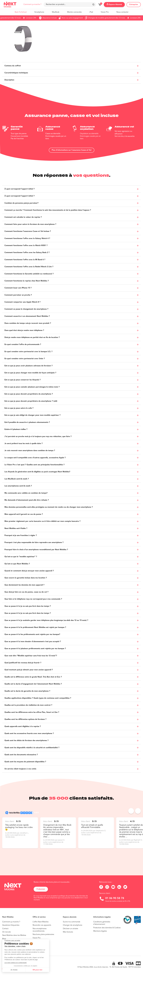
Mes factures (68, 932)
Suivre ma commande (71, 922)
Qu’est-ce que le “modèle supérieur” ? (20, 557)
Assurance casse (53, 128)
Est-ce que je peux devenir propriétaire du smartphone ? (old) (30, 401)
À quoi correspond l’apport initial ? (19, 189)
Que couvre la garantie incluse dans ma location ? (25, 578)
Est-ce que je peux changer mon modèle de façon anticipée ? (30, 373)
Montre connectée (74, 12)
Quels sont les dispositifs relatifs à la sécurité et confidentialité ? (31, 748)
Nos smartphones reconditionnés (39, 930)
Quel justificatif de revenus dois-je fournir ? (22, 663)
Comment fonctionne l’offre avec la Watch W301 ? (25, 245)
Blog (4, 939)
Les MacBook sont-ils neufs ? (16, 479)
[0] (99, 5)
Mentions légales (100, 931)
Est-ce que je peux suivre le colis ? (18, 408)
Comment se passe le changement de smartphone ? (26, 309)
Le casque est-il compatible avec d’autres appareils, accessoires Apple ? (35, 458)
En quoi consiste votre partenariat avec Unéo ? (24, 359)
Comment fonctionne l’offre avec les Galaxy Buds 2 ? (26, 252)
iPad (91, 12)
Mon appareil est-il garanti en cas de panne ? (23, 514)
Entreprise (133, 4)
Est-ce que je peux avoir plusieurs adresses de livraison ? (28, 366)
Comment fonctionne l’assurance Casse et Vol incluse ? (27, 231)
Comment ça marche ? (32, 4)
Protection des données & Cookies (107, 928)
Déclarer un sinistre (70, 929)
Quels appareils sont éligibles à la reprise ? (22, 726)
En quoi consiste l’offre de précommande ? (22, 344)
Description (9, 80)
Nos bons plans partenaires (43, 934)
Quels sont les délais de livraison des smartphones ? (26, 740)
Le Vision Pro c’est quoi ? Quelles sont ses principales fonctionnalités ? (34, 465)
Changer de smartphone (72, 925)
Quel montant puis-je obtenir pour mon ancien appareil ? (28, 670)
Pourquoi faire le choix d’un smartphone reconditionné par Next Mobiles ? (36, 550)
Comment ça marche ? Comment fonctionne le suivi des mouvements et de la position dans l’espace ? (47, 210)
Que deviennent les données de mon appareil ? (24, 585)
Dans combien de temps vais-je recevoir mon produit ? (27, 323)
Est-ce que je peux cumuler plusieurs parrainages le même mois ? (32, 387)
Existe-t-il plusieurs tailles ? (15, 429)
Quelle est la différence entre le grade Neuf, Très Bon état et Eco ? (33, 677)
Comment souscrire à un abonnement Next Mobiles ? (27, 316)
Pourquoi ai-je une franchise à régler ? (20, 535)
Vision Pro (105, 12)
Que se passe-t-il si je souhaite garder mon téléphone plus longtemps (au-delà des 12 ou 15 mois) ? (46, 620)
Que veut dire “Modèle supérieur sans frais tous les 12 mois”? (30, 656)
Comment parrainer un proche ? (18, 295)
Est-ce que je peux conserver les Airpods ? (22, 380)
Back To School (21, 12)
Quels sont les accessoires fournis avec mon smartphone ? (29, 733)
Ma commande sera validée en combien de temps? (25, 493)
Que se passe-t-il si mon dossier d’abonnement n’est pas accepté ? (32, 642)
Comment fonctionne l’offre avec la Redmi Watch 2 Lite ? (28, 267)
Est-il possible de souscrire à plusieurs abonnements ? (27, 422)
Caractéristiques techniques (16, 73)
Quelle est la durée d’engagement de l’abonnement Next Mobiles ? (33, 684)
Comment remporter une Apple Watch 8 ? (22, 302)
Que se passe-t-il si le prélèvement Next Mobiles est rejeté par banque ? (35, 627)
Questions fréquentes (10, 925)
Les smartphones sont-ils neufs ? (18, 486)
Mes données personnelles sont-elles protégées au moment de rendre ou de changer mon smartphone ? (48, 507)
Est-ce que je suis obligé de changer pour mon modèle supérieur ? (32, 415)
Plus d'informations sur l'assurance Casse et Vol (71, 150)
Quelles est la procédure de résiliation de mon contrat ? (28, 705)
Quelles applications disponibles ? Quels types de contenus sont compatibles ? (37, 698)
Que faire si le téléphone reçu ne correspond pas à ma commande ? (33, 599)
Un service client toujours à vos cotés (20, 769)
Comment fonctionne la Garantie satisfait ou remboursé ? (29, 274)
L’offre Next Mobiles (40, 922)
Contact (5, 929)
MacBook (55, 12)
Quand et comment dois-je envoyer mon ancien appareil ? (29, 571)
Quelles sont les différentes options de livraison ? (25, 719)
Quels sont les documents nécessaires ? (21, 755)
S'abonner (41, 889)
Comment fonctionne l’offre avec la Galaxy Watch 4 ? (27, 238)
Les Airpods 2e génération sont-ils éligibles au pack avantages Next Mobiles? (37, 472)
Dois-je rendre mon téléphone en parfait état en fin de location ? (32, 337)
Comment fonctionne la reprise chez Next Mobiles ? (26, 281)
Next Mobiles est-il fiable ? (15, 528)
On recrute (6, 932)
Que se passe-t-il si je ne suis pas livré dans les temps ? (27, 606)
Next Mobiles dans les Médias (14, 935)
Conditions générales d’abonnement (101, 923)
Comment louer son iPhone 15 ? (18, 288)
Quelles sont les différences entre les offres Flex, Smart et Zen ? (31, 712)
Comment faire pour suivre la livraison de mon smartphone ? (30, 224)
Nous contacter (122, 12)
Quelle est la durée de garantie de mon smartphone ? (27, 691)
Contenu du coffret (12, 66)
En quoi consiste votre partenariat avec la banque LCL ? (28, 352)
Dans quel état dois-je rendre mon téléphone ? (24, 330)
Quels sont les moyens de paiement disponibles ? (25, 762)
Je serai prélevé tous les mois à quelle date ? (23, 443)
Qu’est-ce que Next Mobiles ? (17, 564)
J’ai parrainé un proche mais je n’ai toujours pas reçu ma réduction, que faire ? (38, 436)
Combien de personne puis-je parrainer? (21, 203)
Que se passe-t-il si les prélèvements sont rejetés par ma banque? (32, 634)
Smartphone (39, 12)
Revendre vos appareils (42, 925)
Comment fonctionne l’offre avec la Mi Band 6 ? (24, 260)
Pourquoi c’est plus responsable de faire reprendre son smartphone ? (33, 542)
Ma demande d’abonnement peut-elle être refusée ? (26, 500)
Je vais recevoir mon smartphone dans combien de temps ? (29, 451)
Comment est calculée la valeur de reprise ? (23, 217)
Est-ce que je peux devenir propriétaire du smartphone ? (28, 394)
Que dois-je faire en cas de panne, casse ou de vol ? (26, 592)
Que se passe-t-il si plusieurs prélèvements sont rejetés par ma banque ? (35, 649)
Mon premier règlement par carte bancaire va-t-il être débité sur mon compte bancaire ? (42, 521)
